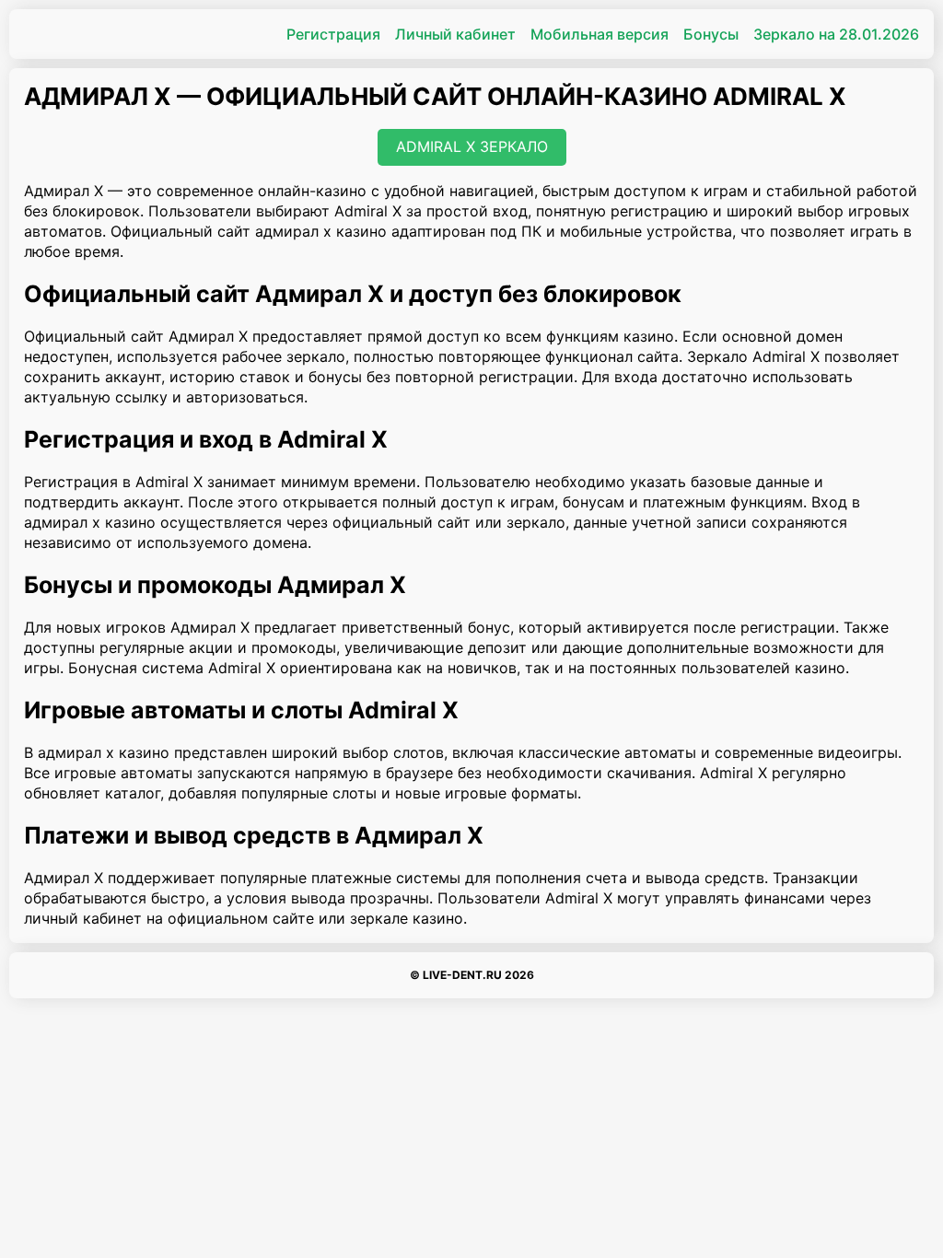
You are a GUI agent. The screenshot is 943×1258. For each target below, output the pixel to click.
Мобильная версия (599, 34)
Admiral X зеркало (472, 146)
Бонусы (711, 34)
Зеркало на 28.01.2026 (836, 34)
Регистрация (333, 34)
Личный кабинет (455, 34)
